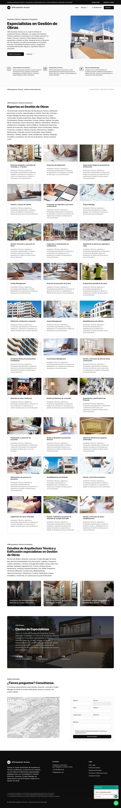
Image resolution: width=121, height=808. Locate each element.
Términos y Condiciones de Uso (98, 773)
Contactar (108, 7)
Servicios (83, 7)
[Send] (115, 796)
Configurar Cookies (94, 776)
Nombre (75, 700)
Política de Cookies (94, 767)
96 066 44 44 (97, 7)
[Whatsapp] (116, 803)
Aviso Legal (92, 765)
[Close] (116, 787)
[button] (33, 717)
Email (75, 707)
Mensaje (76, 722)
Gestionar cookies (109, 2)
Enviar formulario (92, 736)
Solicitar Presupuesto (14, 54)
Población (96, 715)
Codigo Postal (77, 715)
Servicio (96, 700)
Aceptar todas (96, 2)
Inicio (76, 7)
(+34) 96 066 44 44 (58, 769)
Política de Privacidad (92, 731)
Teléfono (96, 707)
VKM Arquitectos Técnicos (20, 7)
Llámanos (29, 54)
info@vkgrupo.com (58, 772)
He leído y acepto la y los (91, 731)
